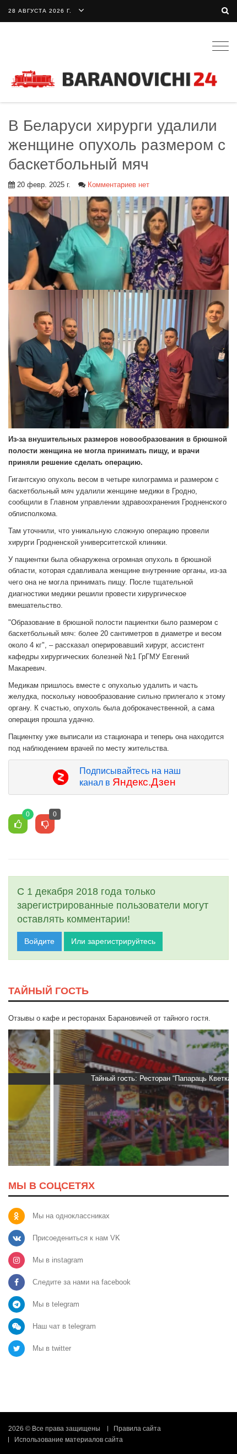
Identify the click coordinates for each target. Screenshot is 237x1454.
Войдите (39, 941)
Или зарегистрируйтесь (113, 941)
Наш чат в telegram (64, 1326)
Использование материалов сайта (68, 1440)
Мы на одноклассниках (71, 1216)
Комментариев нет (118, 185)
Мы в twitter (52, 1348)
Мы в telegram (56, 1304)
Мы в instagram (58, 1260)
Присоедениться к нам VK (76, 1238)
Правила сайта (137, 1428)
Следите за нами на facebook (82, 1282)
